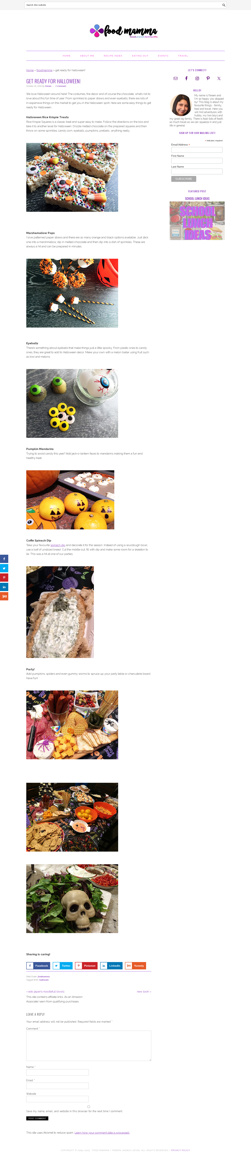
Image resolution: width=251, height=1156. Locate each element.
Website (31, 1093)
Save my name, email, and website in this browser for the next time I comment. (74, 1111)
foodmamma (44, 70)
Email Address (180, 144)
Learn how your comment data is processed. (102, 1132)
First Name (177, 155)
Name (30, 1067)
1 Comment (60, 86)
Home (30, 70)
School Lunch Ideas (197, 198)
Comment (33, 1028)
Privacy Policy (180, 1150)
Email (30, 1080)
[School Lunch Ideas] (197, 221)
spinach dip (58, 545)
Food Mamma (125, 29)
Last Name (177, 166)
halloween (44, 980)
